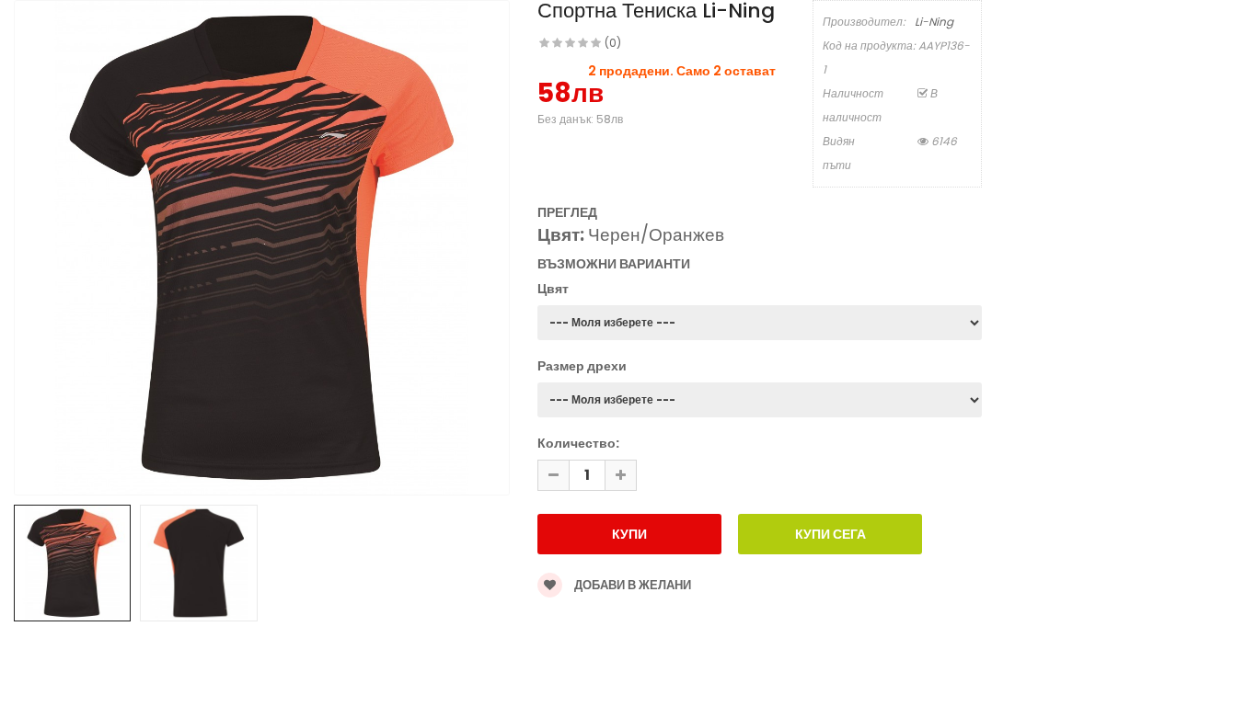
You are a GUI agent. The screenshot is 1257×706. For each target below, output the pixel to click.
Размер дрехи (582, 366)
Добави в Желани (631, 585)
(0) (613, 43)
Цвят (553, 288)
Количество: (578, 443)
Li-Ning (934, 21)
